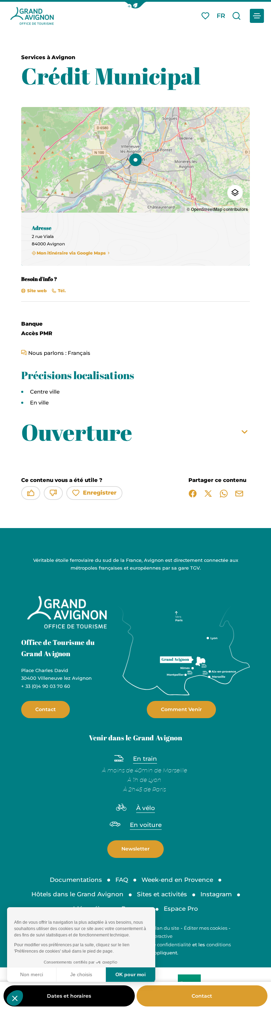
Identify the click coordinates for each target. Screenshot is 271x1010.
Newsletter (135, 849)
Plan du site (165, 928)
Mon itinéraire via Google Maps (71, 253)
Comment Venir (181, 709)
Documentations (76, 879)
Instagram (216, 894)
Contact (202, 996)
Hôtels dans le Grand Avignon (77, 894)
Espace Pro (181, 908)
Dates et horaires (69, 996)
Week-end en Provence (177, 879)
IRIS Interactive (155, 936)
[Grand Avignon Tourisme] (32, 16)
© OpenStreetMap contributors (217, 209)
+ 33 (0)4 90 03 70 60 (45, 686)
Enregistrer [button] (99, 492)
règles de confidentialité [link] (163, 944)
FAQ (121, 879)
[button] (135, 5)
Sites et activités (162, 894)
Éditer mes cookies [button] (205, 928)
